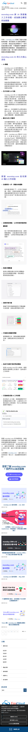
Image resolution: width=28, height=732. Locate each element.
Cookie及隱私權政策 (14, 723)
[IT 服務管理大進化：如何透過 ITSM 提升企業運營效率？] (14, 589)
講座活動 (5, 667)
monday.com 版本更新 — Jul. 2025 (14, 505)
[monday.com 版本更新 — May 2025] (14, 567)
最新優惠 (5, 671)
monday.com (10, 39)
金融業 (4, 659)
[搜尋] (20, 3)
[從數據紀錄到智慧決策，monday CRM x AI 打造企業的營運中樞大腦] (14, 543)
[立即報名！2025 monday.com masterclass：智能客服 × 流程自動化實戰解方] (14, 517)
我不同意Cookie (14, 720)
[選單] (24, 3)
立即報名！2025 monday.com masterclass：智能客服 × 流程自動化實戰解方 (14, 528)
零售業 (4, 653)
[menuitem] (20, 3)
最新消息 (5, 646)
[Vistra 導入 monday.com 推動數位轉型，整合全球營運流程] (14, 613)
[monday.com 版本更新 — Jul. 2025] (14, 495)
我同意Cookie (14, 716)
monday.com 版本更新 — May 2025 (14, 576)
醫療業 (4, 662)
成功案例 (5, 679)
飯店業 (4, 656)
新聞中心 (5, 675)
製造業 (4, 650)
